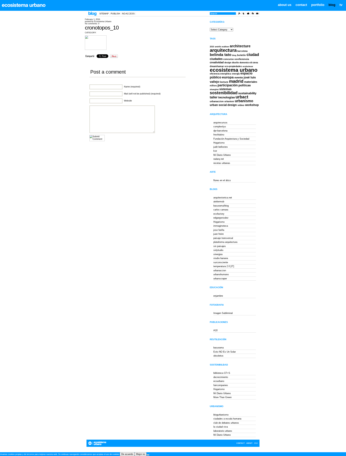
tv (341, 5)
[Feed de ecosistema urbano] (239, 14)
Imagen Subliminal (223, 313)
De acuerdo (127, 454)
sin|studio (218, 250)
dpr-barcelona (220, 130)
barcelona (242, 51)
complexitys (219, 126)
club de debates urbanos (226, 422)
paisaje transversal (223, 238)
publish (115, 13)
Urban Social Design (223, 104)
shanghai (214, 89)
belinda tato (220, 55)
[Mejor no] (148, 454)
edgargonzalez (221, 217)
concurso (228, 59)
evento (238, 77)
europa (228, 77)
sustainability (247, 93)
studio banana (220, 258)
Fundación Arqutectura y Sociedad (231, 138)
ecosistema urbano (234, 70)
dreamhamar (217, 66)
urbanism (229, 101)
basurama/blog (221, 205)
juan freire (218, 234)
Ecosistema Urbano (102, 21)
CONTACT (240, 443)
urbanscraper (220, 278)
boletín (241, 55)
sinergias (218, 254)
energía (236, 73)
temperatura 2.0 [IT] (223, 266)
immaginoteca (220, 225)
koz (215, 150)
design (227, 62)
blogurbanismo (221, 414)
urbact (242, 97)
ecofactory (218, 213)
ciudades (216, 59)
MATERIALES (250, 81)
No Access (128, 13)
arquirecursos (220, 122)
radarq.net (218, 159)
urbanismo (244, 101)
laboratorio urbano (222, 431)
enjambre (218, 295)
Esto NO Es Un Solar (224, 351)
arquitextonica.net (222, 197)
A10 (215, 330)
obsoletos (218, 355)
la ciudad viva (220, 426)
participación (228, 85)
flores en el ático (222, 180)
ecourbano (218, 381)
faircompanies (220, 385)
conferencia (241, 59)
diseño (235, 62)
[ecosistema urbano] (24, 5)
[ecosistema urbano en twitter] (243, 14)
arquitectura (223, 50)
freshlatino (218, 134)
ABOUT (249, 443)
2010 (212, 47)
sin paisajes (219, 246)
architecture (240, 46)
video (241, 105)
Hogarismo (219, 142)
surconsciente (220, 262)
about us (284, 5)
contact (301, 5)
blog (332, 5)
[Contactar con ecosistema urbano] (257, 14)
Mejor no (140, 454)
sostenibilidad (224, 93)
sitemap (104, 13)
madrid (236, 81)
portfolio (317, 5)
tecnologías (226, 97)
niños (213, 85)
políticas (244, 85)
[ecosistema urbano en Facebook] (252, 14)
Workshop (252, 104)
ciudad (253, 54)
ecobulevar (248, 66)
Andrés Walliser (222, 47)
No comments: (92, 23)
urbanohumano (221, 274)
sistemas (225, 89)
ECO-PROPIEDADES (233, 66)
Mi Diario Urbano (222, 155)
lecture (224, 81)
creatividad (217, 62)
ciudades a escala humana (227, 418)
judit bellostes (220, 147)
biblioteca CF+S (221, 373)
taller (214, 97)
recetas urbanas (221, 163)
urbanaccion (217, 101)
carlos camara (220, 209)
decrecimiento (220, 377)
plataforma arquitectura (225, 242)
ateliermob (218, 201)
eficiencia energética (220, 73)
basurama (218, 347)
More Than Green (222, 397)
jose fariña (218, 230)
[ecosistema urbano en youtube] (248, 14)
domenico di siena (248, 62)
